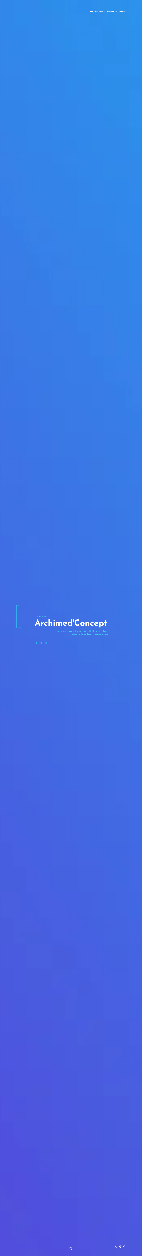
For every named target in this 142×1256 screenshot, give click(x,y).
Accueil (90, 11)
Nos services (100, 11)
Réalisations (112, 11)
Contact (122, 11)
